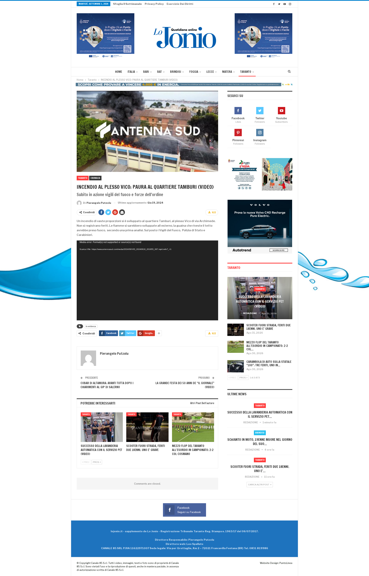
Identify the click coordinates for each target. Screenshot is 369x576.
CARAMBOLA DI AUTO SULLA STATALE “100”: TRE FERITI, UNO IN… (268, 363)
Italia (131, 72)
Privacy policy (154, 3)
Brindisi (175, 72)
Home (118, 72)
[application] (147, 280)
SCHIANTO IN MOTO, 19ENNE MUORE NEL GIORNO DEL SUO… (259, 441)
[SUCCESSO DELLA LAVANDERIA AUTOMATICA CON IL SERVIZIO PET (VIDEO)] (102, 427)
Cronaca (95, 178)
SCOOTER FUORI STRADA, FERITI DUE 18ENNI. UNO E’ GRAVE (268, 327)
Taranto (245, 72)
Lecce (210, 72)
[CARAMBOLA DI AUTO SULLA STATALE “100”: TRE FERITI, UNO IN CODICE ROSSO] (235, 366)
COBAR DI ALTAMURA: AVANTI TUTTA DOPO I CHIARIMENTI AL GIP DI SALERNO (107, 385)
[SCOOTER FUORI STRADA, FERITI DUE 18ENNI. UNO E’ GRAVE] (147, 427)
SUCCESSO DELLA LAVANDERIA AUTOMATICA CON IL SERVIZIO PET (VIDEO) (260, 301)
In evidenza (91, 326)
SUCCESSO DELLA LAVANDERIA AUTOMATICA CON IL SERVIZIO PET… (259, 414)
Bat (159, 72)
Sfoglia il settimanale (127, 3)
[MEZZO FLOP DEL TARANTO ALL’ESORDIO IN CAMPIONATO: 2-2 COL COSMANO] (193, 427)
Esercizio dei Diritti (180, 3)
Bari (146, 72)
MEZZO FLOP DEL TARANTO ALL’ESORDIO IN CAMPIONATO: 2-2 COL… (267, 345)
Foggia (193, 72)
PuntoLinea (285, 563)
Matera (227, 72)
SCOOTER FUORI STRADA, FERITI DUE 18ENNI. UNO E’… (259, 468)
